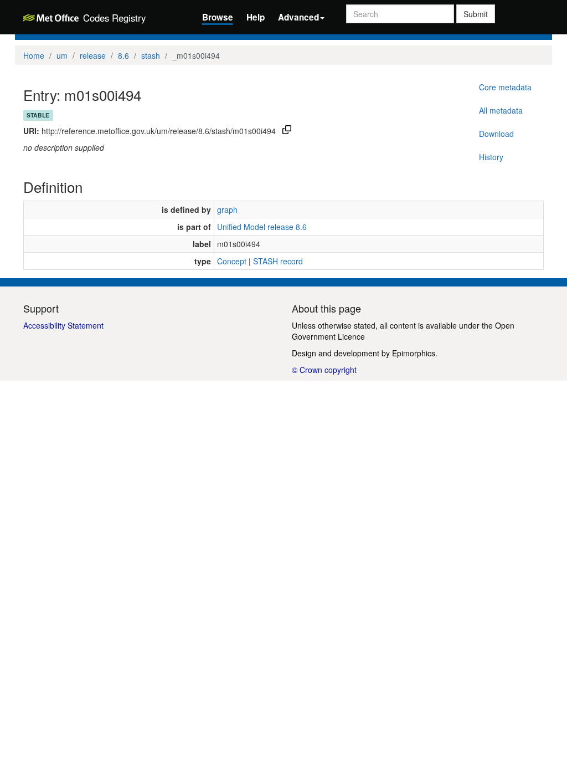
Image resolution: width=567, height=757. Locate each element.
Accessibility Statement (63, 325)
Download (496, 133)
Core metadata (505, 87)
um (62, 55)
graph (227, 209)
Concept (231, 261)
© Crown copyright (324, 369)
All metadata (501, 110)
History (491, 156)
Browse (217, 17)
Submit (475, 13)
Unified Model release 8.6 (262, 226)
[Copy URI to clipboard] (286, 130)
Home (33, 55)
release (93, 55)
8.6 (123, 55)
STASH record (278, 261)
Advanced (298, 17)
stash (150, 55)
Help (255, 17)
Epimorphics (413, 353)
